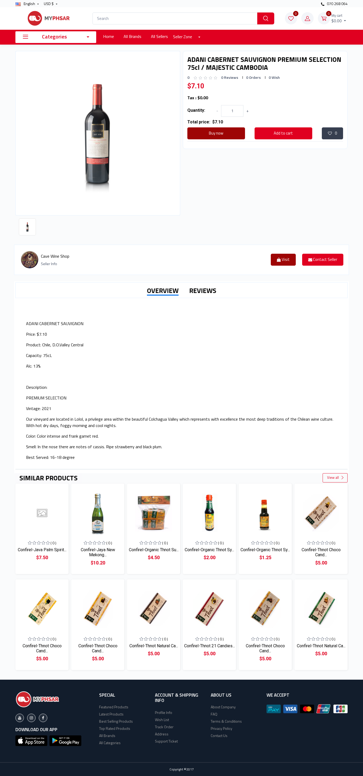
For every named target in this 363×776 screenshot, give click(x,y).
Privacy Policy (221, 728)
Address (161, 734)
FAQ (214, 714)
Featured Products (113, 707)
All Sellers (159, 36)
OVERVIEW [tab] (163, 291)
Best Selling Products (116, 721)
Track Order (164, 727)
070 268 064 (337, 3)
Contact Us (219, 735)
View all (333, 477)
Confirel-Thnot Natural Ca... (153, 645)
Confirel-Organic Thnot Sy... (209, 549)
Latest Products (111, 714)
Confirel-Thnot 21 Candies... (209, 645)
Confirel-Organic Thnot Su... (154, 549)
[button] (31, 740)
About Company (223, 707)
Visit (285, 259)
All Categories (110, 742)
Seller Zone (183, 37)
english (29, 3)
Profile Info (163, 712)
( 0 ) (53, 543)
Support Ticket (166, 741)
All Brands (132, 36)
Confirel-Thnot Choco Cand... (321, 552)
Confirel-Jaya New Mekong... (98, 552)
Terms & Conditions (226, 721)
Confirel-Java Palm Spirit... (42, 549)
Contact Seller (324, 259)
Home (108, 36)
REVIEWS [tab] (202, 291)
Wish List (162, 719)
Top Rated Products (114, 728)
